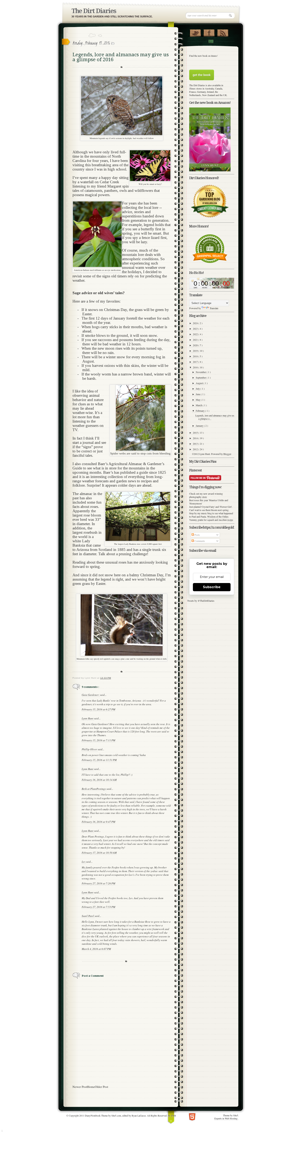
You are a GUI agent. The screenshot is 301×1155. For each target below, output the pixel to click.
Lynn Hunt (88, 718)
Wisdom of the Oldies (218, 516)
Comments (199, 540)
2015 (195, 432)
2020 (195, 345)
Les (84, 861)
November (201, 372)
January (200, 425)
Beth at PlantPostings (94, 789)
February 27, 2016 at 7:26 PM (98, 883)
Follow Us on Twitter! (195, 32)
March (199, 405)
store (204, 496)
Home (91, 1087)
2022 (195, 334)
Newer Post (79, 1087)
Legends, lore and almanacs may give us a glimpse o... (214, 417)
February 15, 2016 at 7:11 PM (98, 740)
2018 (195, 356)
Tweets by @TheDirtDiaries (200, 600)
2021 (195, 339)
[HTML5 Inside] (192, 1116)
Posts (197, 534)
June (198, 394)
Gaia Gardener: (91, 695)
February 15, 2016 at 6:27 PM (98, 709)
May (198, 399)
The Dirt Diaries (93, 11)
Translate (214, 308)
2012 (195, 449)
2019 (195, 350)
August (200, 383)
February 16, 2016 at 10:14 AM (99, 780)
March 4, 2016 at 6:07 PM (96, 949)
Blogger (227, 453)
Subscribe (212, 587)
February (200, 410)
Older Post (101, 1087)
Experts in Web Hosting (226, 1118)
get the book (201, 75)
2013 (195, 443)
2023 (195, 328)
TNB (173, 1115)
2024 (195, 323)
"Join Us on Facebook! (209, 32)
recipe (230, 519)
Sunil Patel (88, 916)
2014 (195, 438)
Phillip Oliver (90, 749)
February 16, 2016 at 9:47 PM (98, 822)
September (201, 377)
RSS (223, 32)
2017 (195, 361)
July (198, 388)
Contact (210, 41)
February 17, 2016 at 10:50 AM (99, 852)
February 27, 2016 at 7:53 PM (98, 907)
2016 (195, 367)
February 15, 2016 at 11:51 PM (99, 760)
